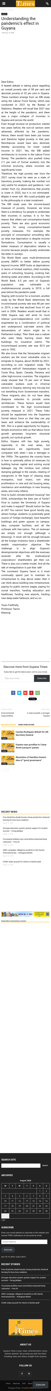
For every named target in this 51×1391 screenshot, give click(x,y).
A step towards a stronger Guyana (38, 714)
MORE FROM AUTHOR (26, 725)
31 (5, 1216)
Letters (4, 14)
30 (46, 1211)
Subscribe (42, 678)
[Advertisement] (25, 56)
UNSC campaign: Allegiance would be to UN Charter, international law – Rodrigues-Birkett (24, 851)
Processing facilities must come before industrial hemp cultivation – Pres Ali (25, 840)
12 (20, 1201)
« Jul (3, 1220)
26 (20, 1211)
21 (33, 1206)
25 (12, 1211)
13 (27, 1201)
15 (40, 1201)
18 (12, 1206)
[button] (47, 3)
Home (8, 1383)
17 (5, 1206)
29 (40, 1211)
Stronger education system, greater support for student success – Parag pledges (25, 829)
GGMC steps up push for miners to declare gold (22, 862)
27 (27, 1211)
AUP (24, 1383)
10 (5, 1201)
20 (27, 1206)
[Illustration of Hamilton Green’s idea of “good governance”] (7, 760)
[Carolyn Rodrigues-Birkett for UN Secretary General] (7, 735)
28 (33, 1211)
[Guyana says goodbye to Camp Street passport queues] (7, 747)
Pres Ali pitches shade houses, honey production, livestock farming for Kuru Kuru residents (26, 818)
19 (20, 1206)
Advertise (16, 1383)
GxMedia (26, 1388)
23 (46, 1206)
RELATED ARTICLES (8, 725)
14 (33, 1201)
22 (40, 1206)
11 (12, 1201)
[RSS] (29, 1373)
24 (5, 1211)
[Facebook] (22, 1373)
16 (46, 1201)
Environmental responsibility (7, 714)
